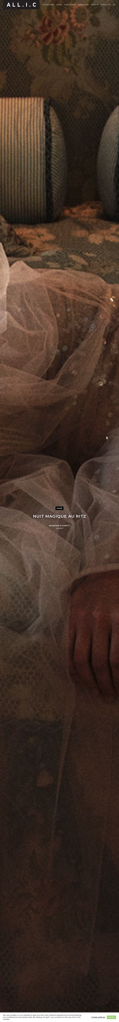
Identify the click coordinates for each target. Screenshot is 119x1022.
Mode (59, 4)
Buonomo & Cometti (59, 525)
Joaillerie (83, 4)
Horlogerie (70, 4)
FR (114, 4)
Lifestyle (106, 4)
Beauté (94, 4)
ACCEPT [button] (111, 1017)
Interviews (48, 4)
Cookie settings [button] (98, 1017)
